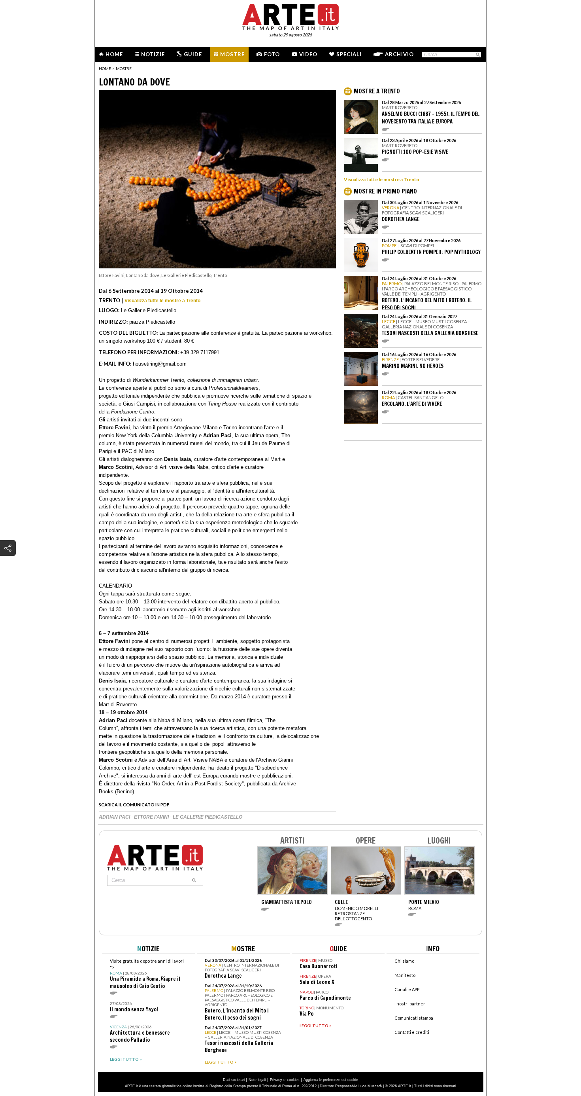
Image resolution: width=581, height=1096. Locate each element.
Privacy (276, 1080)
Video (308, 54)
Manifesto (404, 975)
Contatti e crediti (411, 1032)
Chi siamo (404, 960)
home (105, 68)
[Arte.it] (290, 16)
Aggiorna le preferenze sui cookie (331, 1080)
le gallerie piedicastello (207, 817)
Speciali (349, 54)
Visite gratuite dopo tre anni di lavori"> (147, 974)
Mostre (232, 54)
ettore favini (152, 817)
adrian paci (115, 817)
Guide (193, 54)
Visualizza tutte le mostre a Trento (162, 300)
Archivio (399, 54)
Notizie (153, 54)
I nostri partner (409, 1003)
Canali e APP (406, 989)
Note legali (257, 1080)
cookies (293, 1080)
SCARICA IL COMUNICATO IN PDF (134, 804)
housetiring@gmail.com (160, 364)
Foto (272, 54)
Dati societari (234, 1080)
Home (114, 54)
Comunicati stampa (413, 1017)
